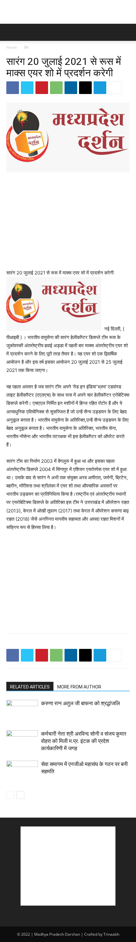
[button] (11, 32)
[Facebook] (12, 87)
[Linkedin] (71, 87)
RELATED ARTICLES (30, 686)
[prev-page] (10, 795)
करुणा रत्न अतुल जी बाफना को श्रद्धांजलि (80, 703)
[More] (114, 87)
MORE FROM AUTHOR (79, 686)
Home (11, 47)
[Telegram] (100, 87)
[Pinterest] (41, 87)
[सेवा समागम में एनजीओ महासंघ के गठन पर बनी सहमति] (22, 771)
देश (26, 47)
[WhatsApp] (56, 87)
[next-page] (20, 795)
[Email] (85, 87)
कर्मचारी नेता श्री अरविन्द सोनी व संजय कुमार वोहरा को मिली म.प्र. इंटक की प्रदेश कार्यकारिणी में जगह (83, 741)
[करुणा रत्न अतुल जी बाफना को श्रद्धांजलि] (22, 711)
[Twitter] (27, 87)
